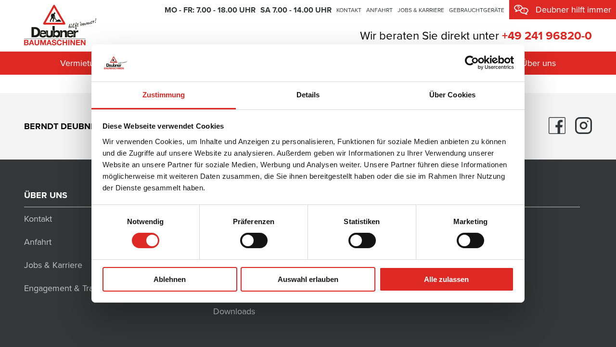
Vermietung (82, 63)
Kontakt (348, 10)
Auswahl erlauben (308, 279)
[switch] (254, 240)
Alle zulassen (446, 279)
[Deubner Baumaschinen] (60, 23)
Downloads (234, 311)
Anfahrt (379, 10)
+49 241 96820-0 (547, 35)
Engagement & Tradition (69, 288)
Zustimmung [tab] (163, 95)
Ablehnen (170, 279)
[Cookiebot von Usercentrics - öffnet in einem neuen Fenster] (472, 62)
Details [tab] (308, 95)
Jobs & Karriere (421, 10)
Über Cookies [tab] (452, 95)
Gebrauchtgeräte (476, 10)
